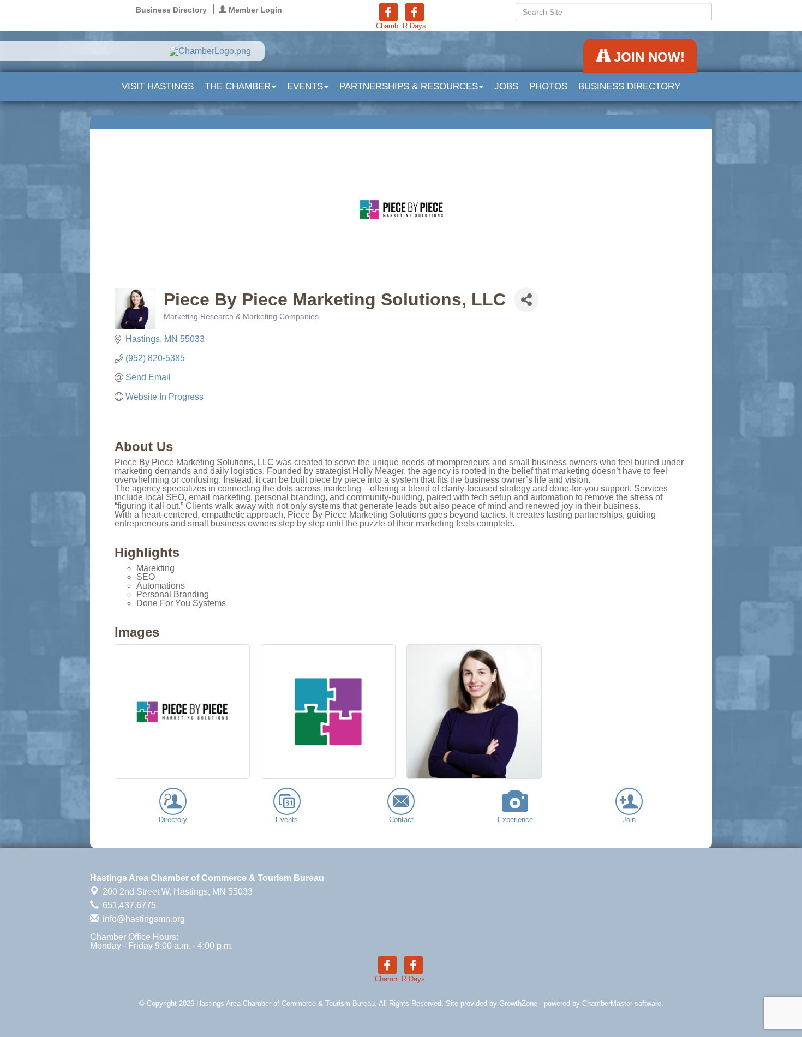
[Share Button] (526, 299)
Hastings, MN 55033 (178, 891)
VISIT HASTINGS (158, 86)
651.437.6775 (128, 905)
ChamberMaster (607, 1003)
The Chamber (238, 86)
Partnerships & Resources (408, 86)
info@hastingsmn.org (142, 919)
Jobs (506, 86)
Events (305, 86)
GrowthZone (518, 1003)
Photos (548, 86)
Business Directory (629, 86)
